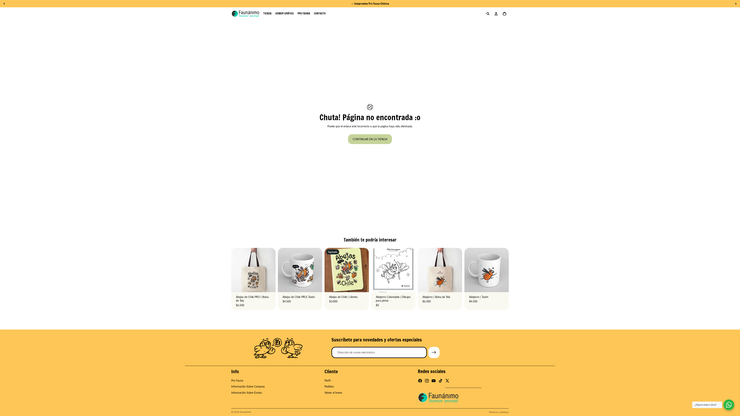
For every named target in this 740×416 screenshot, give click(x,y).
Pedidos (329, 386)
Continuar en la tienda (370, 139)
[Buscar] (488, 13)
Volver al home (333, 392)
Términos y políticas (499, 412)
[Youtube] (433, 381)
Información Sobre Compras (248, 386)
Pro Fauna (237, 380)
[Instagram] (427, 381)
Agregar (319, 286)
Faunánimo (245, 411)
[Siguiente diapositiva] (504, 270)
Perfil (327, 380)
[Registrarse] (434, 352)
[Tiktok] (440, 381)
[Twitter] (447, 381)
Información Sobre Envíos (246, 392)
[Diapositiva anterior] (468, 270)
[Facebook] (420, 381)
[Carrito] (504, 13)
